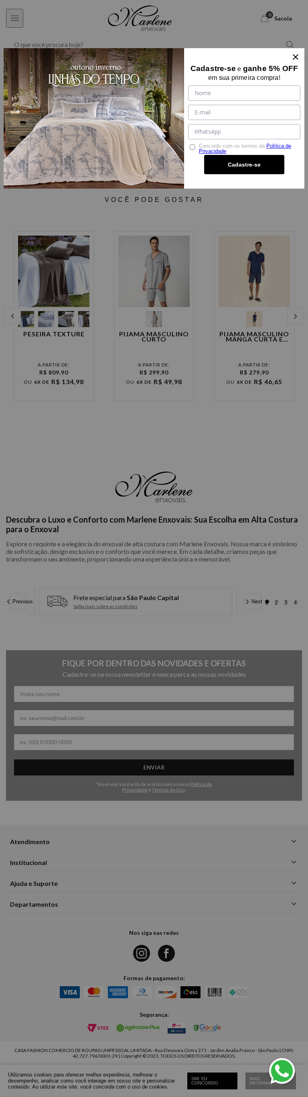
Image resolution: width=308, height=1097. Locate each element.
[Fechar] (295, 57)
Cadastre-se (244, 164)
